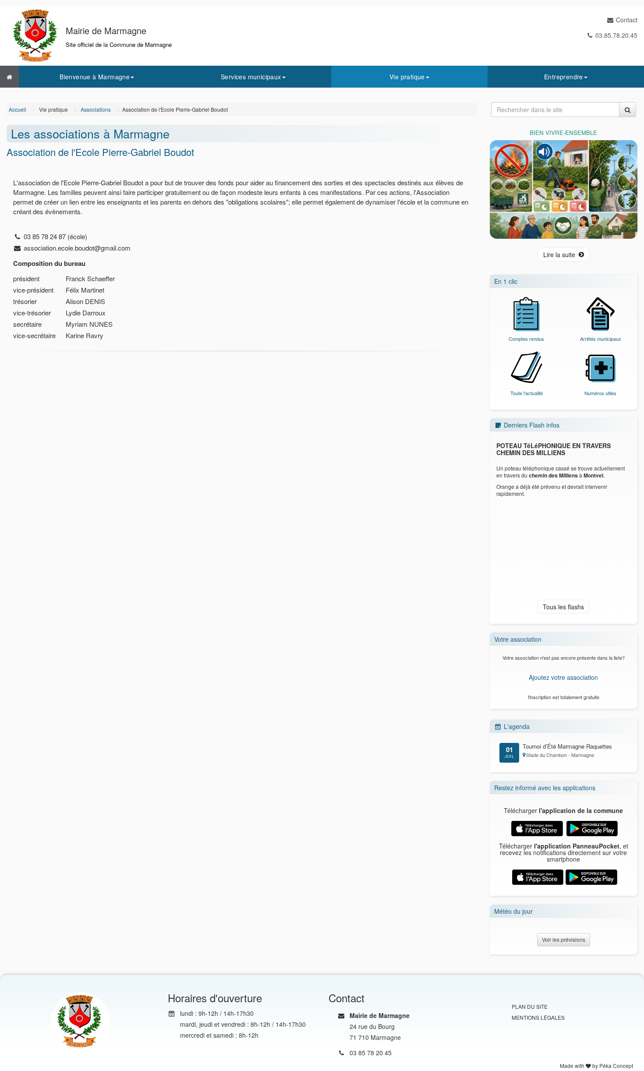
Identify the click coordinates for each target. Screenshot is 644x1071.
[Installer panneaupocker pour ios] (538, 876)
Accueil (17, 109)
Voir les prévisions (563, 939)
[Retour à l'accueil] (9, 77)
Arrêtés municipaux (600, 338)
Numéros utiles (600, 392)
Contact (626, 19)
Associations (96, 109)
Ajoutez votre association (563, 677)
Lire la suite (559, 254)
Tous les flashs (563, 606)
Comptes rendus (526, 338)
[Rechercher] (627, 109)
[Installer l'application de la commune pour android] (592, 827)
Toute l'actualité (526, 392)
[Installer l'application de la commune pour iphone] (537, 827)
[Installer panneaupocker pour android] (591, 876)
